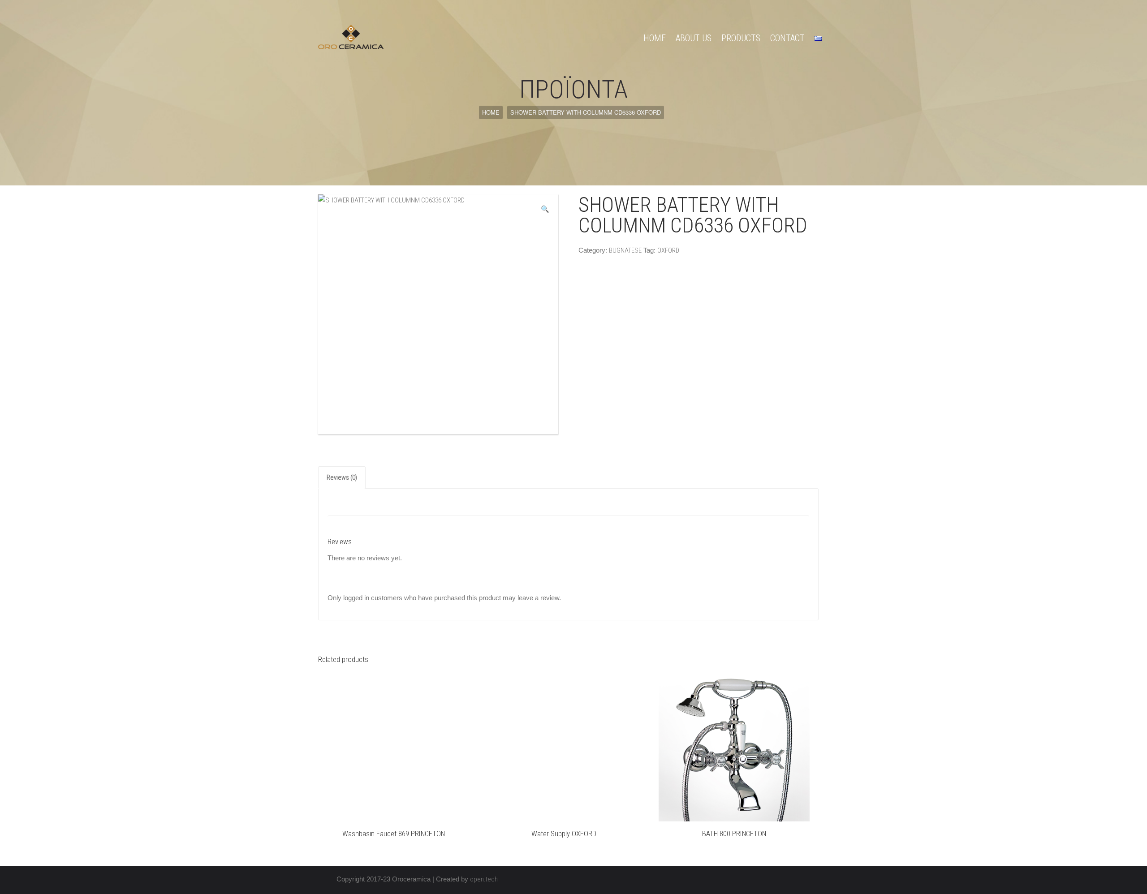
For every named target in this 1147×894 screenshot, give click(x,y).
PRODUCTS (740, 38)
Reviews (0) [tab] (342, 477)
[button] (545, 209)
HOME (654, 38)
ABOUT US (693, 38)
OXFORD (668, 250)
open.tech (484, 879)
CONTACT (787, 38)
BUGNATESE (625, 250)
